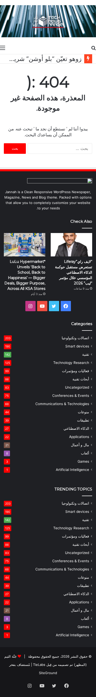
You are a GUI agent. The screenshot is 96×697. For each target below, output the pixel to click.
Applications (79, 437)
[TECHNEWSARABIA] (48, 21)
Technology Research (71, 363)
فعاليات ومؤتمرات (75, 371)
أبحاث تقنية (80, 379)
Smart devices (77, 346)
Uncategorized (77, 387)
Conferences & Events (70, 396)
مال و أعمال (80, 445)
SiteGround (48, 673)
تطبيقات (83, 420)
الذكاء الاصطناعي (76, 428)
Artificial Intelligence (72, 470)
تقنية (85, 354)
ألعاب (85, 453)
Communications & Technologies (62, 404)
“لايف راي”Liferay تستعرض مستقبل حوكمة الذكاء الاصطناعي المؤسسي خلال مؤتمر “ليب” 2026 (73, 272)
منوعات (83, 412)
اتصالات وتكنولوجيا (75, 338)
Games (83, 461)
